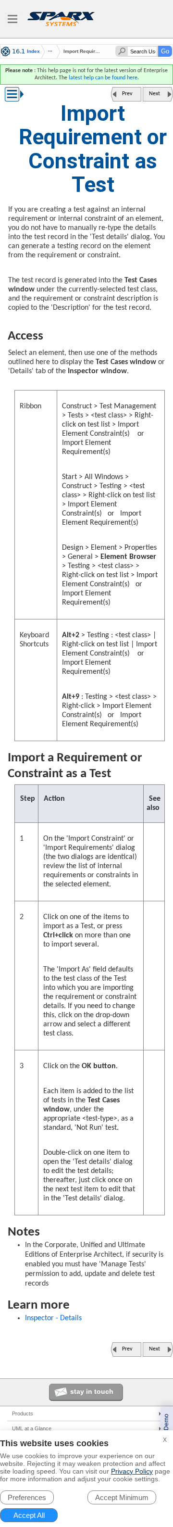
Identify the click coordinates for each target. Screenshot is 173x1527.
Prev (127, 94)
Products (22, 1413)
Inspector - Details (53, 1318)
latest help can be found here (103, 78)
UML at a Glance (31, 1428)
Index (33, 51)
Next (154, 94)
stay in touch (91, 1391)
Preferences (27, 1497)
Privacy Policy (132, 1471)
